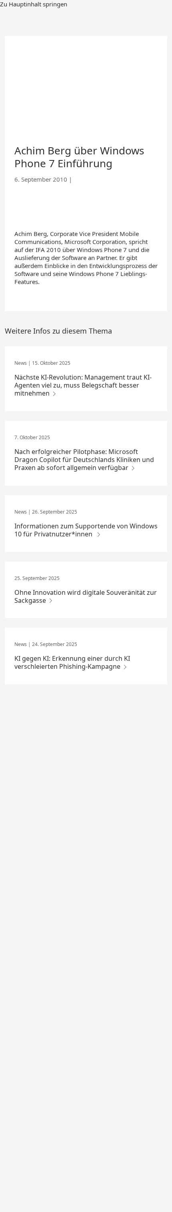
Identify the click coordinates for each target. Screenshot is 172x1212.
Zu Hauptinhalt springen (33, 4)
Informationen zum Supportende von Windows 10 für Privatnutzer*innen (86, 530)
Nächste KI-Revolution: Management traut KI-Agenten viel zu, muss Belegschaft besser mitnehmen (83, 385)
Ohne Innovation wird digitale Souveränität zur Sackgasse (85, 596)
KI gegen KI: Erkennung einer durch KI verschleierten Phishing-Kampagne (72, 662)
